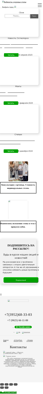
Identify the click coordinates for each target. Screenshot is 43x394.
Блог (4, 341)
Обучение (29, 341)
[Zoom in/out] (16, 384)
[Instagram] (26, 332)
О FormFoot (18, 340)
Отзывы (30, 340)
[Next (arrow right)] (6, 387)
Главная (5, 340)
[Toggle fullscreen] (11, 384)
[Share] (6, 384)
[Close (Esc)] (2, 384)
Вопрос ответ (18, 341)
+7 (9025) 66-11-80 (17, 320)
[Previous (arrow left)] (2, 387)
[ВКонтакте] (18, 332)
